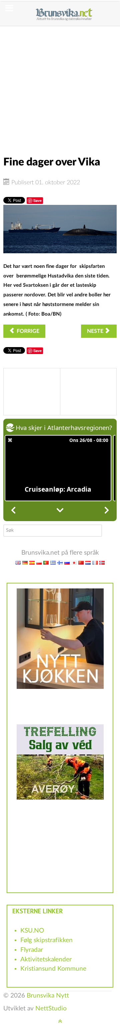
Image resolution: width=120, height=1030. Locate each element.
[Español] (32, 562)
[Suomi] (60, 562)
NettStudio (51, 1008)
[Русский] (67, 562)
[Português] (46, 562)
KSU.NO (32, 931)
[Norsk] (102, 562)
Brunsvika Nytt (48, 996)
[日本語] (74, 562)
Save (37, 200)
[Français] (95, 562)
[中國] (81, 562)
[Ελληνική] (53, 562)
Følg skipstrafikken (46, 940)
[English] (18, 562)
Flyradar (31, 950)
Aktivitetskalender (46, 959)
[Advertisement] (60, 86)
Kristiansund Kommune (53, 969)
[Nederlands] (88, 562)
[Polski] (39, 562)
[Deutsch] (25, 562)
